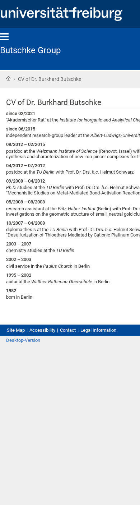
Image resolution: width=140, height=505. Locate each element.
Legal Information (98, 330)
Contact (68, 330)
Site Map (16, 330)
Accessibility (42, 330)
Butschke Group (30, 50)
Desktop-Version (23, 340)
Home (8, 78)
